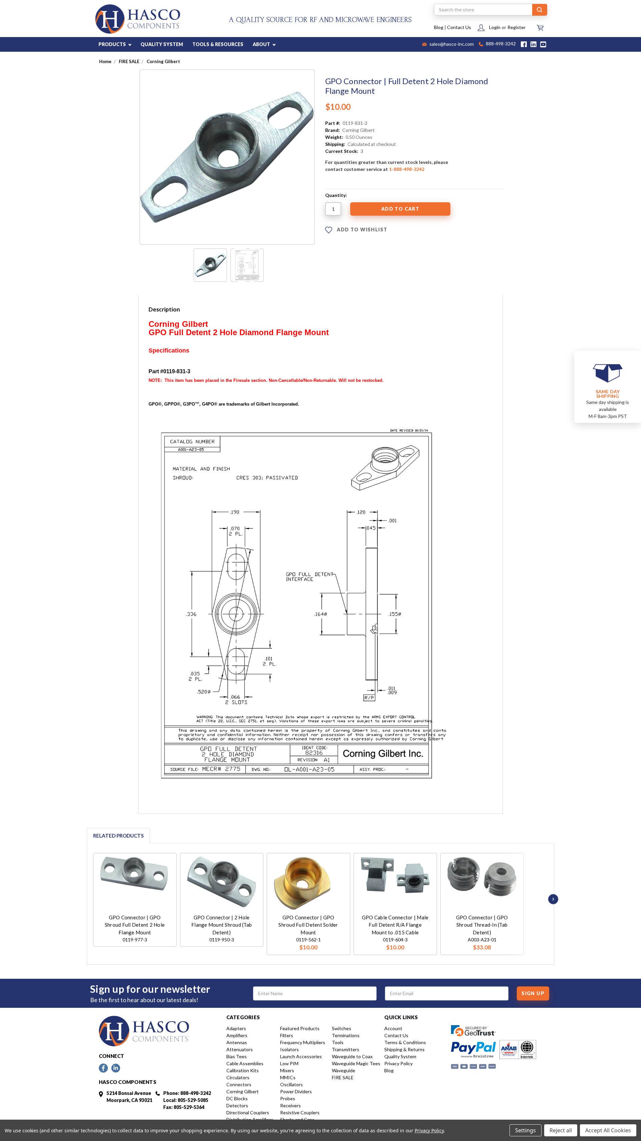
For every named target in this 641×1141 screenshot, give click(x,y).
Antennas (236, 1042)
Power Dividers (296, 1091)
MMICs (287, 1077)
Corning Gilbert (242, 1091)
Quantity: (336, 195)
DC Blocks (237, 1098)
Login (494, 27)
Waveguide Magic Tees (356, 1063)
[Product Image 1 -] (210, 265)
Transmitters (345, 1049)
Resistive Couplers (299, 1112)
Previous (84, 899)
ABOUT (262, 44)
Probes (287, 1098)
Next (551, 899)
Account (393, 1028)
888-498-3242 (500, 44)
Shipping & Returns (404, 1049)
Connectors (238, 1084)
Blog (438, 27)
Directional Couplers (247, 1112)
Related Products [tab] (118, 836)
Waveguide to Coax (352, 1056)
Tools (338, 1042)
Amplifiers (236, 1035)
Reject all (561, 1130)
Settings (525, 1130)
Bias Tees (236, 1056)
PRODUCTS (112, 44)
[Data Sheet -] (247, 265)
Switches (341, 1028)
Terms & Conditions (405, 1042)
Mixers (287, 1070)
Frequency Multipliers (302, 1042)
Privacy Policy (398, 1063)
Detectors (237, 1105)
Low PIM (289, 1063)
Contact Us (459, 27)
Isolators (289, 1049)
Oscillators (291, 1084)
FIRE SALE (343, 1077)
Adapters (236, 1028)
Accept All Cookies (608, 1130)
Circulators (237, 1077)
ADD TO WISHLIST (361, 229)
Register (516, 27)
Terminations (346, 1035)
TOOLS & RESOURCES (217, 44)
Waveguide (343, 1070)
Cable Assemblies (244, 1063)
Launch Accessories (301, 1056)
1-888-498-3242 (406, 169)
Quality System (400, 1056)
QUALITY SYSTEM (162, 44)
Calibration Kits (242, 1070)
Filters (286, 1035)
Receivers (290, 1105)
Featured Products (299, 1028)
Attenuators (239, 1049)
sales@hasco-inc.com (451, 44)
